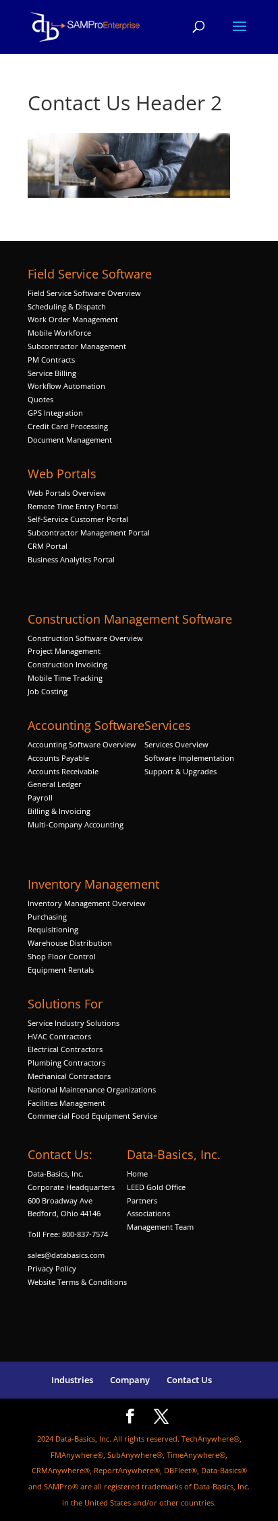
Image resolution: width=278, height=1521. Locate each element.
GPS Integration (55, 413)
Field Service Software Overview (84, 293)
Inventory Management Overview (87, 903)
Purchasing (47, 917)
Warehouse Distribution (70, 943)
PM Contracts (51, 360)
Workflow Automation (66, 386)
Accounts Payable (58, 758)
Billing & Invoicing (59, 811)
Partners (142, 1200)
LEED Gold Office (156, 1187)
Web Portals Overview (67, 493)
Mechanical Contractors (69, 1076)
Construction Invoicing (68, 664)
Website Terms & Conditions (77, 1282)
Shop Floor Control (62, 956)
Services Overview (176, 744)
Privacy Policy (52, 1268)
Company (130, 1380)
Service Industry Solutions (73, 1023)
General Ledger (55, 784)
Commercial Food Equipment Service (92, 1116)
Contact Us (189, 1380)
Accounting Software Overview (82, 744)
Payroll (40, 797)
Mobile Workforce (59, 333)
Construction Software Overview (85, 638)
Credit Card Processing (68, 426)
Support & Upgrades (180, 771)
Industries (72, 1380)
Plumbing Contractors (66, 1063)
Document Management (71, 440)
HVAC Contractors (59, 1036)
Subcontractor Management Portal (89, 532)
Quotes (40, 399)
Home (137, 1173)
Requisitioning (54, 929)
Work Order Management (73, 319)
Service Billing (52, 373)
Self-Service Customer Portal (78, 519)
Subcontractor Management (77, 346)
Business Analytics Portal (71, 559)
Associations (148, 1213)
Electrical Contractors (65, 1049)
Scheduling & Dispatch (67, 306)
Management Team (160, 1227)
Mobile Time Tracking (65, 678)
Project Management (64, 651)
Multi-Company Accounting (75, 824)
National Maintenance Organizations (92, 1089)
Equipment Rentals (61, 970)
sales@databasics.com (66, 1255)
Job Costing (47, 691)
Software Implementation (189, 758)
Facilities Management (66, 1103)
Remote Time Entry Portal (73, 506)
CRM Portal (47, 546)
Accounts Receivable (63, 771)
